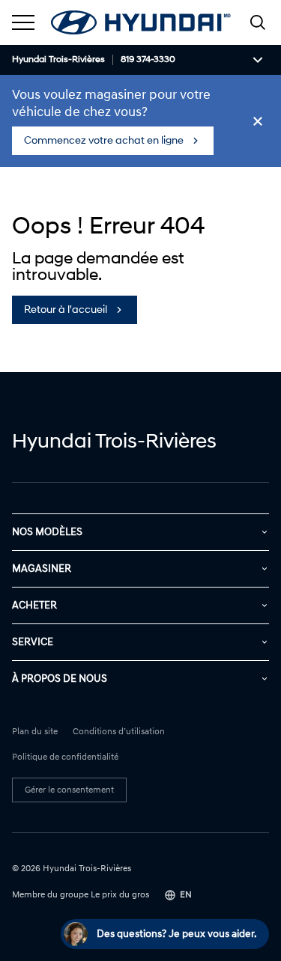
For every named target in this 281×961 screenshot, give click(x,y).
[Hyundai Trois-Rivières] (141, 22)
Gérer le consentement (69, 790)
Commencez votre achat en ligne (104, 140)
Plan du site (35, 732)
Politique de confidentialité (65, 757)
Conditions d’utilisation (119, 732)
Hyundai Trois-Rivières (58, 60)
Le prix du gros (120, 894)
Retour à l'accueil (65, 309)
